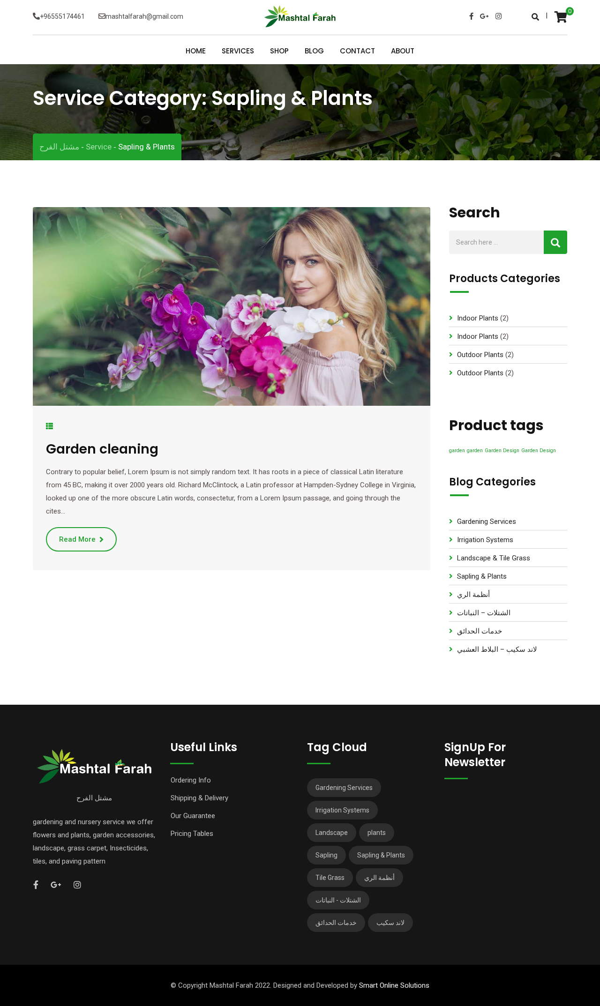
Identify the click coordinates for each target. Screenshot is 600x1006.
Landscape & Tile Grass (493, 558)
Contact (357, 51)
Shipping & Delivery (199, 798)
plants (377, 832)
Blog (314, 51)
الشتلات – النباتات (483, 613)
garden (457, 450)
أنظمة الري (473, 594)
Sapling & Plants (482, 576)
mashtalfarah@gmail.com (144, 16)
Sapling (326, 855)
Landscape (331, 832)
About (402, 51)
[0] (561, 16)
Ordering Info (191, 780)
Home (196, 51)
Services (238, 51)
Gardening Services (486, 521)
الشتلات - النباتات (338, 900)
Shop (279, 51)
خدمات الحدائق (479, 631)
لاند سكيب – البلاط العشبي (497, 649)
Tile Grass (330, 877)
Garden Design (502, 450)
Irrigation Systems (485, 540)
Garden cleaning (102, 449)
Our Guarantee (193, 816)
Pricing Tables (192, 833)
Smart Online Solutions (394, 985)
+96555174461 (62, 16)
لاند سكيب (390, 922)
